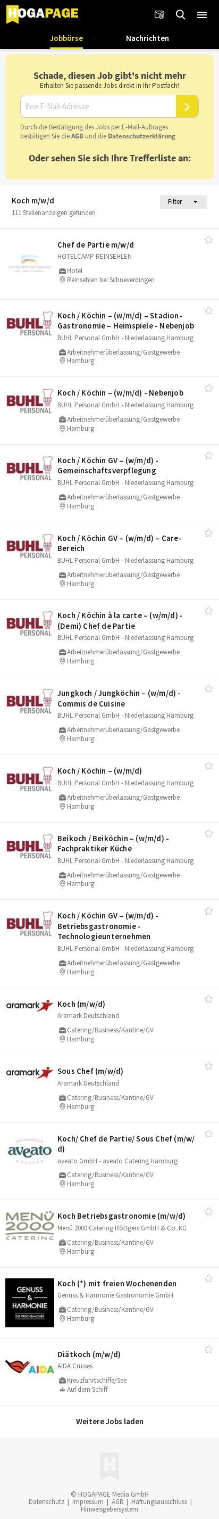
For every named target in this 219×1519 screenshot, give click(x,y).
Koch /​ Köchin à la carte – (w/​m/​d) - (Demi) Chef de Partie (120, 620)
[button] (202, 15)
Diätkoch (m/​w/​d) (89, 1354)
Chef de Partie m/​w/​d (95, 245)
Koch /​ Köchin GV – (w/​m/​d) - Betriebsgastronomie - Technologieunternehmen (108, 925)
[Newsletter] (159, 15)
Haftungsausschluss (159, 1501)
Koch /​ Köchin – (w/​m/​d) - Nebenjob (120, 393)
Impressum (88, 1501)
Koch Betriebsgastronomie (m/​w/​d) (121, 1216)
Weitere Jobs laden (110, 1421)
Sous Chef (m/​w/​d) (90, 1071)
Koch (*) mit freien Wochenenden (116, 1283)
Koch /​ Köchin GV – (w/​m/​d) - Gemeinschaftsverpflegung (108, 465)
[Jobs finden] (180, 15)
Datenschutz (46, 1501)
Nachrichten (147, 38)
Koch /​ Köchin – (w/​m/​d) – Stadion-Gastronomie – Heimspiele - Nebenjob (125, 320)
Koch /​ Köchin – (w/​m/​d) (99, 771)
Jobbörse (66, 38)
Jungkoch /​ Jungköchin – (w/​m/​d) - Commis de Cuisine (119, 698)
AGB (77, 136)
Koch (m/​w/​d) (81, 1004)
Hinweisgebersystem (109, 1509)
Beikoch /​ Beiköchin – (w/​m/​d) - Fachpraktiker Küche (113, 843)
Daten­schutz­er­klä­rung (141, 136)
